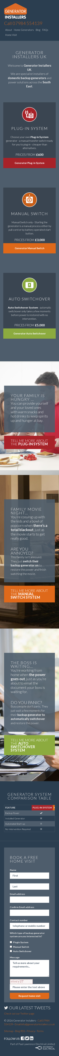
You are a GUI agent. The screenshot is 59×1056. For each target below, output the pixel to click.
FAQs (45, 29)
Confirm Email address (22, 907)
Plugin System (20, 942)
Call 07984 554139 (23, 23)
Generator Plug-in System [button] (29, 162)
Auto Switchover (22, 951)
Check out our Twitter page (19, 1013)
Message (15, 957)
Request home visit (29, 995)
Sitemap (8, 1030)
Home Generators (24, 29)
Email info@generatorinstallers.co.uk (35, 1024)
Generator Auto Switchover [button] (29, 333)
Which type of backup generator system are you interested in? (27, 935)
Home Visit (11, 34)
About (8, 29)
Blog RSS (20, 1030)
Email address (17, 894)
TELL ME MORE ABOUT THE (29, 442)
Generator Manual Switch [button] (29, 248)
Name (13, 870)
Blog (38, 29)
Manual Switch (21, 946)
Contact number (19, 920)
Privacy (31, 1030)
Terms (40, 1030)
